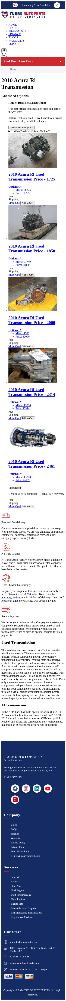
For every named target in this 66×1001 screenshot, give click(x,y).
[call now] (15, 5)
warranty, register (11, 597)
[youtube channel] (47, 788)
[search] (4, 50)
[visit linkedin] (36, 788)
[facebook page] (15, 788)
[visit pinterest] (15, 799)
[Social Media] (57, 5)
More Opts (14, 202)
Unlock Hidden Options (21, 127)
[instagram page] (26, 788)
